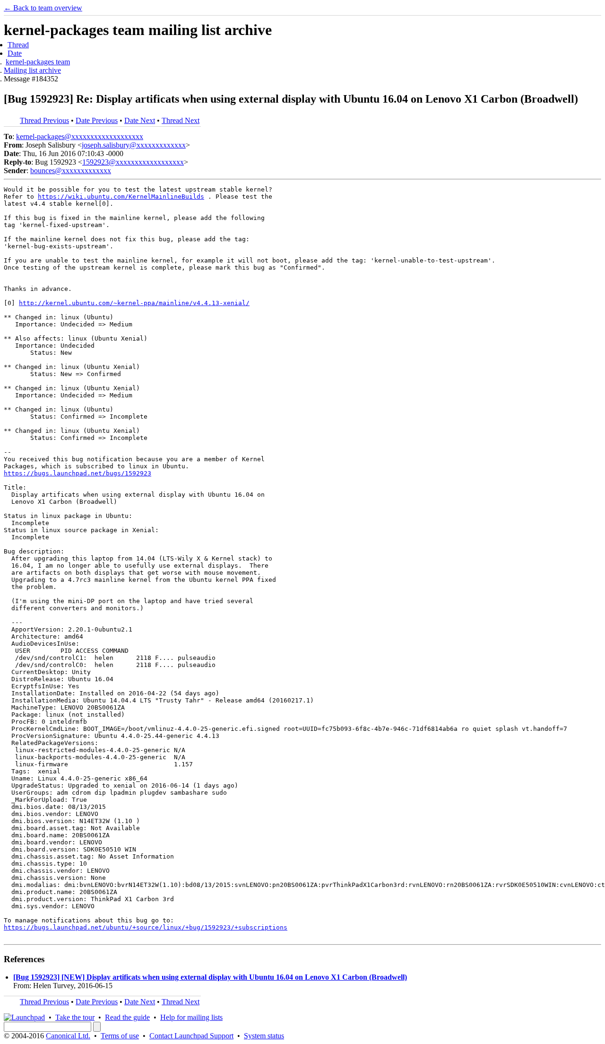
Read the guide (127, 1017)
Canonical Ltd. (68, 1036)
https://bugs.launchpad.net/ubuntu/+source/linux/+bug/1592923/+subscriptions (145, 927)
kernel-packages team (38, 62)
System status (264, 1036)
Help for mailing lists (191, 1017)
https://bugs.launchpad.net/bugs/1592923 (77, 473)
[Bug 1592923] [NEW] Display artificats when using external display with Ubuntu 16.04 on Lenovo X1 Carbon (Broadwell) (210, 977)
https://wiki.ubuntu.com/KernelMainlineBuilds (121, 196)
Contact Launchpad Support (191, 1036)
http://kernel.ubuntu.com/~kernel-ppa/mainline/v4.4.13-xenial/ (134, 303)
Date (15, 53)
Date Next (139, 120)
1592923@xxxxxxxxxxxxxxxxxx (133, 162)
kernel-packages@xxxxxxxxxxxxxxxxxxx (79, 136)
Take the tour (75, 1017)
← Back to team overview (43, 8)
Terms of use (120, 1036)
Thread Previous (44, 120)
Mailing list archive (32, 70)
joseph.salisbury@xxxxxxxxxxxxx (134, 145)
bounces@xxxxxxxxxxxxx (70, 171)
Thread (18, 45)
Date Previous (97, 120)
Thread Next (180, 120)
